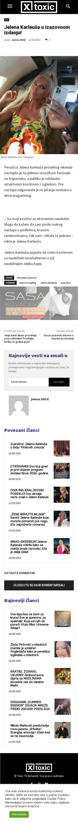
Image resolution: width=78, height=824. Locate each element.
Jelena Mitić (18, 40)
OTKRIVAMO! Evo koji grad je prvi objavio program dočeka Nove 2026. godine (29, 469)
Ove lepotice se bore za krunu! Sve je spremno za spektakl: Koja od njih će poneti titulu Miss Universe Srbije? (29, 621)
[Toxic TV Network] (39, 7)
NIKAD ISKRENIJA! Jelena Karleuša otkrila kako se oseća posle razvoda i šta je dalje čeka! (28, 547)
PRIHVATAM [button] (19, 814)
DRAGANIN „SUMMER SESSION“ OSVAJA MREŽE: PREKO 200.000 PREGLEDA (30, 705)
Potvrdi (59, 382)
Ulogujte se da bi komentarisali (39, 585)
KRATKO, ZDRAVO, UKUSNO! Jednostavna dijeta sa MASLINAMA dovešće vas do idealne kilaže (27, 678)
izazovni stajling (27, 282)
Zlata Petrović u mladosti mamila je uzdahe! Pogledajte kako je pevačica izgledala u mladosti (30, 650)
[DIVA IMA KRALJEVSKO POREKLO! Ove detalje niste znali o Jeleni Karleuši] (62, 495)
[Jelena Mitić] (19, 405)
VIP (6, 19)
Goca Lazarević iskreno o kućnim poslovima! (59, 337)
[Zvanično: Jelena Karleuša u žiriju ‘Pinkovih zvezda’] (62, 448)
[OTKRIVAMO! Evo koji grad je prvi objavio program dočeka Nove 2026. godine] (62, 471)
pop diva (65, 282)
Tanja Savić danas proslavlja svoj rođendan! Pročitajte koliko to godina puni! (20, 338)
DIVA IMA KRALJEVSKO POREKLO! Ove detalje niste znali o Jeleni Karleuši (29, 493)
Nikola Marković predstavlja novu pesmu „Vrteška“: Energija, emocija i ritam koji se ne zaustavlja (30, 731)
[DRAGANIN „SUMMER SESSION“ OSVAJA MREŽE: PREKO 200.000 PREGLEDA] (62, 707)
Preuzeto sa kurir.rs (27, 277)
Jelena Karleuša (48, 282)
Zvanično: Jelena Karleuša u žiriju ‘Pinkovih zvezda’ (28, 445)
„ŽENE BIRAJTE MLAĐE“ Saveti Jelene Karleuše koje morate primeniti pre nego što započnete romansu (29, 519)
